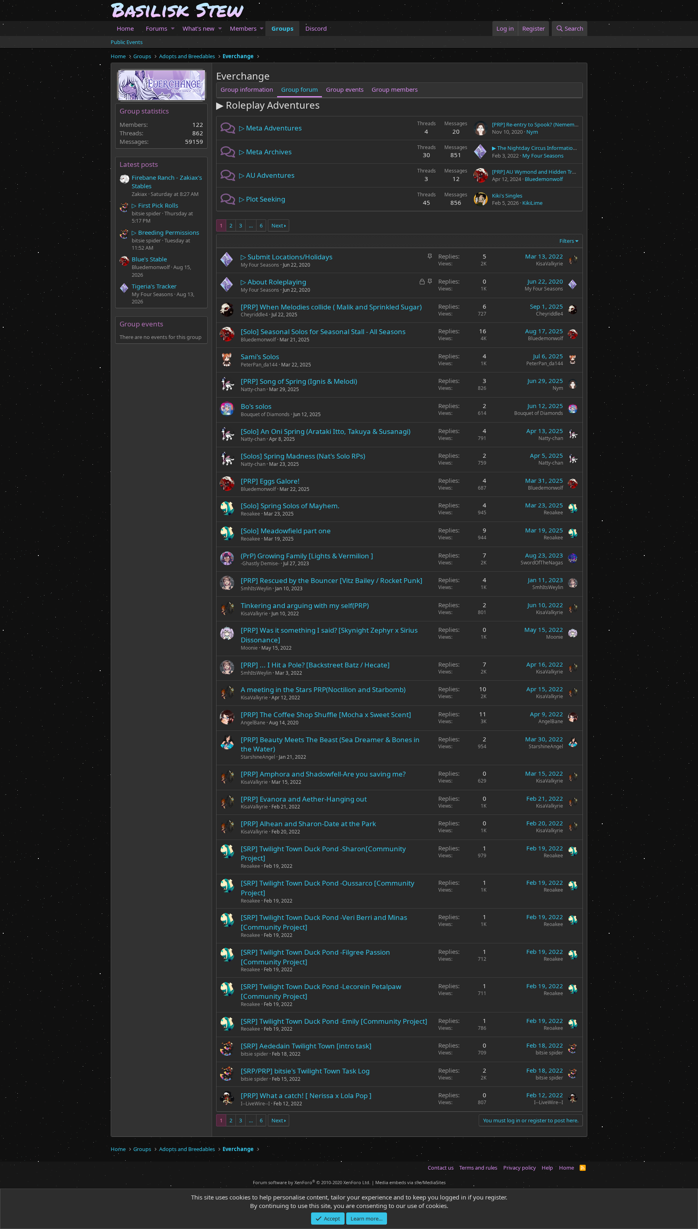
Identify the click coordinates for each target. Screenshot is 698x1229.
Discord (316, 28)
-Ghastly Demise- (260, 563)
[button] (173, 28)
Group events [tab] (345, 89)
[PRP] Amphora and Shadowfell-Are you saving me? (323, 774)
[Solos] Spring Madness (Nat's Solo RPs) (303, 456)
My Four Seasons (542, 155)
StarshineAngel (258, 756)
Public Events (127, 42)
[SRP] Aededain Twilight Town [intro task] (306, 1045)
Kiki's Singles (507, 195)
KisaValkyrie (549, 263)
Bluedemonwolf (544, 179)
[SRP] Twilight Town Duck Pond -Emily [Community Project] (334, 1021)
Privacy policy (519, 1167)
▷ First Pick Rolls (155, 205)
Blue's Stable (149, 259)
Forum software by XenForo (311, 1182)
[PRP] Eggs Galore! (270, 481)
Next (277, 225)
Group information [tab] (247, 89)
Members (243, 28)
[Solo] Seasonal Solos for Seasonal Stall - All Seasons (323, 331)
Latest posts (139, 164)
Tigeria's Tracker (154, 286)
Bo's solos (256, 406)
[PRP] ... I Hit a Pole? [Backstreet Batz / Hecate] (315, 664)
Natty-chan (253, 389)
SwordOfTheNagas (542, 562)
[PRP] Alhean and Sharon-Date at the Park (308, 823)
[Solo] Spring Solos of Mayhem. (290, 505)
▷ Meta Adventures (270, 128)
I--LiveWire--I (255, 1103)
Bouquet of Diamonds (265, 414)
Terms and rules (478, 1167)
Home (125, 28)
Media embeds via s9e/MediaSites (410, 1182)
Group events (141, 323)
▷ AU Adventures (266, 175)
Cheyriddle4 (254, 314)
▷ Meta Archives (265, 151)
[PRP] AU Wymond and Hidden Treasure (540, 171)
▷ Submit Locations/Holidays (286, 256)
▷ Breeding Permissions (165, 232)
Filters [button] (566, 240)
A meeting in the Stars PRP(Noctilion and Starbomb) (323, 689)
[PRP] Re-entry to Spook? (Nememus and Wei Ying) (553, 124)
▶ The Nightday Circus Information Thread (543, 148)
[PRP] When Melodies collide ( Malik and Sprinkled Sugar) (331, 306)
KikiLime (532, 202)
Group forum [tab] (299, 89)
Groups (282, 28)
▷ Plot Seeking (262, 199)
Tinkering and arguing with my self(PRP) (305, 605)
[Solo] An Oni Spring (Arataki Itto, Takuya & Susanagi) (325, 431)
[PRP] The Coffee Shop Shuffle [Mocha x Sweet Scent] (326, 714)
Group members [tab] (395, 89)
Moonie (249, 647)
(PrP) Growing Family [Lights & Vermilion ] (307, 555)
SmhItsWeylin (256, 588)
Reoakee (250, 513)
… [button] (251, 225)
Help (547, 1167)
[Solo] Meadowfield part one (286, 530)
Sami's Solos (260, 356)
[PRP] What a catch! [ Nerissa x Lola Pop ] (306, 1095)
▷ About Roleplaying (273, 281)
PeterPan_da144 (259, 364)
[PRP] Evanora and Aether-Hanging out (304, 799)
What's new (198, 28)
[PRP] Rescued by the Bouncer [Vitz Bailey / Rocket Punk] (332, 580)
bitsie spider (254, 1053)
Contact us (441, 1167)
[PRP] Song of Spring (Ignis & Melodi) (299, 381)
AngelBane (253, 722)
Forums (156, 28)
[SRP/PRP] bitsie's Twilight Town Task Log (305, 1070)
